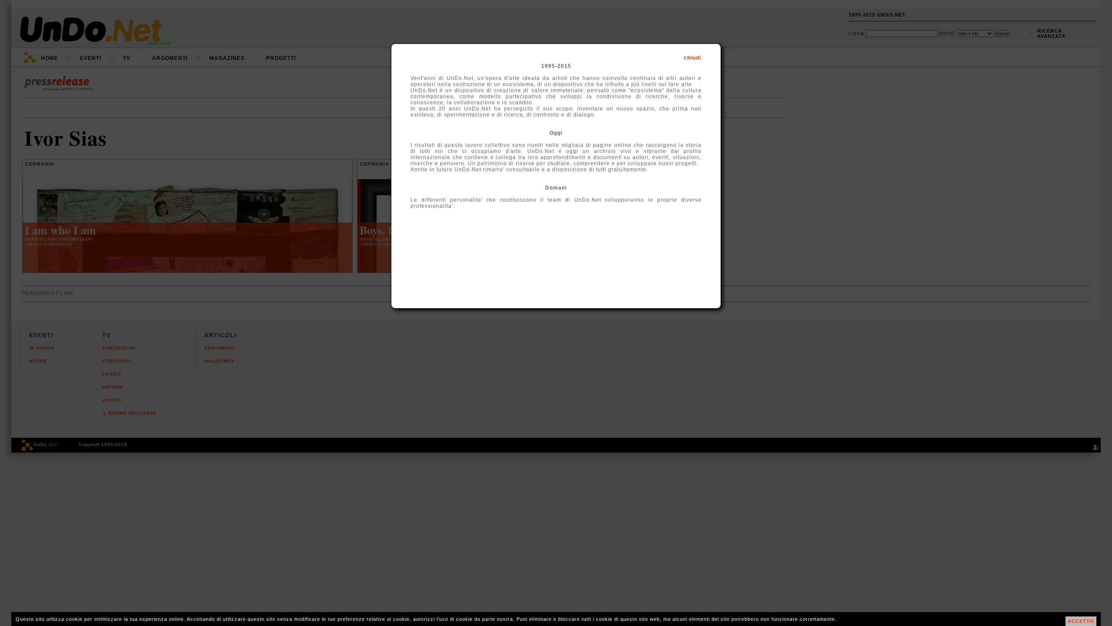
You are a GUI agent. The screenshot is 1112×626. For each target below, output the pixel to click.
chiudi (692, 58)
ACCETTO (1081, 621)
